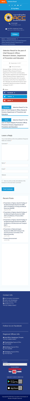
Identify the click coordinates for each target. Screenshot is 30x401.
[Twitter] (15, 5)
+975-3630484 (8, 348)
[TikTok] (21, 5)
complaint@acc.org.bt (16, 24)
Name (4, 163)
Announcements (16, 66)
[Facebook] (9, 5)
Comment (5, 143)
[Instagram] (12, 5)
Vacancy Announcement (10, 238)
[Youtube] (18, 5)
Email (3, 169)
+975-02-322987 (14, 23)
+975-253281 (7, 344)
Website (4, 175)
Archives (5, 362)
